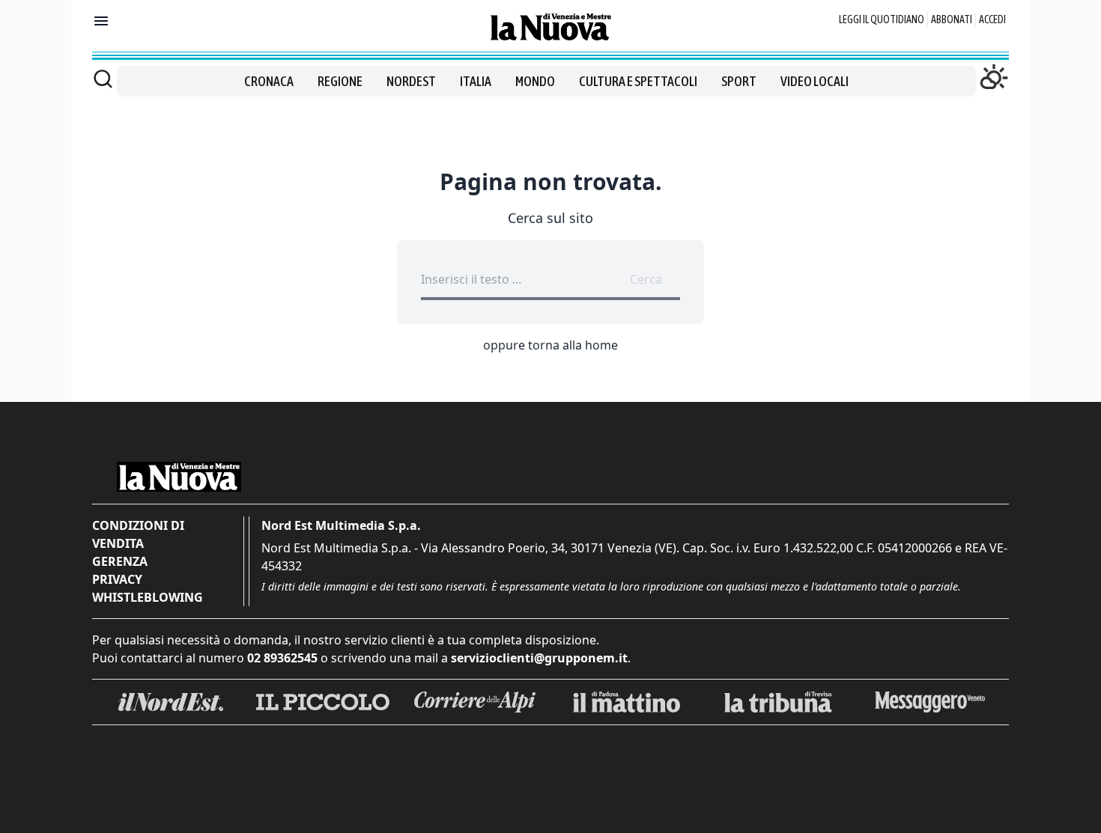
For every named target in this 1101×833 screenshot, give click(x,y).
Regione (340, 81)
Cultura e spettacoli (638, 81)
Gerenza (120, 561)
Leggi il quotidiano (881, 19)
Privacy (117, 579)
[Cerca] (103, 78)
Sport (738, 81)
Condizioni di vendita (138, 534)
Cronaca (269, 81)
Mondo (535, 81)
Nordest (411, 81)
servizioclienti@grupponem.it (539, 658)
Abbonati (951, 19)
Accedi (992, 19)
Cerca (646, 279)
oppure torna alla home (550, 345)
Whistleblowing (147, 597)
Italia (475, 81)
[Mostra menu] (101, 21)
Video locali (814, 81)
